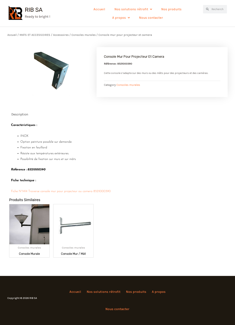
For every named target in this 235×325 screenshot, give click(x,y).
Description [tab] (19, 114)
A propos (119, 18)
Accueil (99, 9)
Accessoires (61, 35)
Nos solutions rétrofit (131, 9)
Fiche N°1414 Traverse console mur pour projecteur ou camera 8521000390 (61, 191)
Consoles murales (83, 35)
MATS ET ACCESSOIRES (34, 35)
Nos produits (171, 9)
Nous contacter (151, 18)
